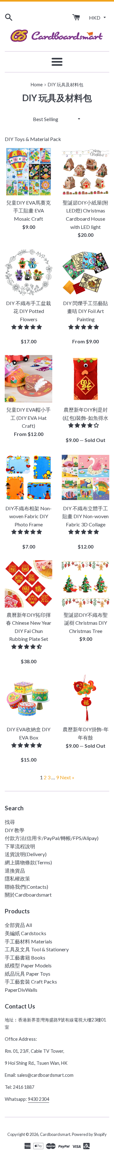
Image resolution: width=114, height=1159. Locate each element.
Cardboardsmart (55, 1134)
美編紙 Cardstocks (25, 933)
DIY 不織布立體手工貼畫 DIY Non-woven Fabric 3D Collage (85, 516)
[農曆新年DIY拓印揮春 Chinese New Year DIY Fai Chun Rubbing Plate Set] (28, 584)
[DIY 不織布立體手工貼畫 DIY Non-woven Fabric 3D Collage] (85, 477)
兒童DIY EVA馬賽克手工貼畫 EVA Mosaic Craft (28, 210)
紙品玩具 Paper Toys (27, 974)
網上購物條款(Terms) (28, 862)
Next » (67, 777)
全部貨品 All (18, 925)
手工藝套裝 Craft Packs (31, 981)
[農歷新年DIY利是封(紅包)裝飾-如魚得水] (85, 378)
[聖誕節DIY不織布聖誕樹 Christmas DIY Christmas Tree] (85, 584)
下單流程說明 (20, 846)
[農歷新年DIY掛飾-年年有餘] (85, 698)
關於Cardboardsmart (28, 895)
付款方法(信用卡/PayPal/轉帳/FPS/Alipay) (51, 838)
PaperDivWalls (21, 990)
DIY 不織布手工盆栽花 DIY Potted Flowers (28, 311)
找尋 (10, 822)
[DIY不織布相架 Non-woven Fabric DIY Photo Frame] (28, 477)
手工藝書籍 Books (25, 957)
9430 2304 (38, 1099)
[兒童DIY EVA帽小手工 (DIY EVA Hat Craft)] (28, 378)
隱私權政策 (17, 878)
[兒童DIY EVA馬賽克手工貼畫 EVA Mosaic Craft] (28, 171)
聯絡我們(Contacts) (26, 887)
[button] (27, 327)
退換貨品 (15, 871)
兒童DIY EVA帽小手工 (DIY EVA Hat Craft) (28, 418)
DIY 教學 (14, 830)
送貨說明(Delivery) (26, 854)
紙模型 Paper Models (28, 965)
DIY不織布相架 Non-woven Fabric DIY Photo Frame (28, 516)
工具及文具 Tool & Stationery (37, 949)
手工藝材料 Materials (28, 941)
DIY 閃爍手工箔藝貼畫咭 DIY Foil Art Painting (85, 311)
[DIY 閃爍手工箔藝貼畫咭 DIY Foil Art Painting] (85, 272)
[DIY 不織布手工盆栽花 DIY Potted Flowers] (28, 272)
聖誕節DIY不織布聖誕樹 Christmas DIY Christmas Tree (86, 623)
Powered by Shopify (89, 1134)
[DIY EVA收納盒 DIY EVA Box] (28, 698)
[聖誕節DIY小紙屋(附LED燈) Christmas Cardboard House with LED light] (85, 171)
